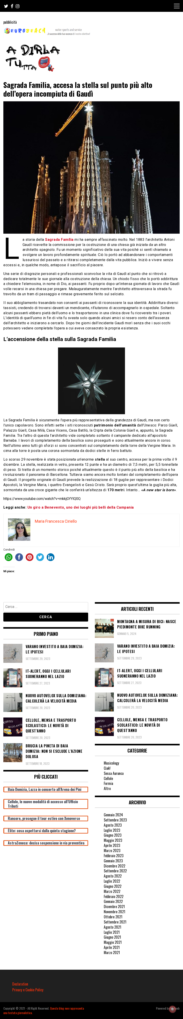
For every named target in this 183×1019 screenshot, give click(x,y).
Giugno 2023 (112, 835)
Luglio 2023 (112, 830)
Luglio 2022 (112, 881)
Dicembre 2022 (114, 866)
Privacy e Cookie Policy (27, 989)
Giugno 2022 (112, 886)
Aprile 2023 (112, 845)
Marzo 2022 (112, 891)
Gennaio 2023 (113, 860)
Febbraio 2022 (113, 896)
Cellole (108, 778)
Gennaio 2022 (113, 901)
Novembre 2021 (114, 911)
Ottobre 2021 (113, 916)
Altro (107, 788)
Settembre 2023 (115, 820)
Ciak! (107, 768)
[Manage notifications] (172, 1009)
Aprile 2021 (112, 947)
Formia (108, 783)
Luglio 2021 (112, 932)
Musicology (111, 763)
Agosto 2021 (112, 927)
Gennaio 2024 (113, 814)
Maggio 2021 (113, 942)
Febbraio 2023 (113, 855)
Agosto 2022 (113, 876)
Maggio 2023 (113, 840)
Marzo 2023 (112, 850)
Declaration (20, 984)
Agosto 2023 (113, 825)
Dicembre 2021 (114, 906)
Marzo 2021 (112, 952)
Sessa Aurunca (114, 773)
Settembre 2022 (115, 870)
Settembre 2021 (115, 922)
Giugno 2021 (112, 937)
